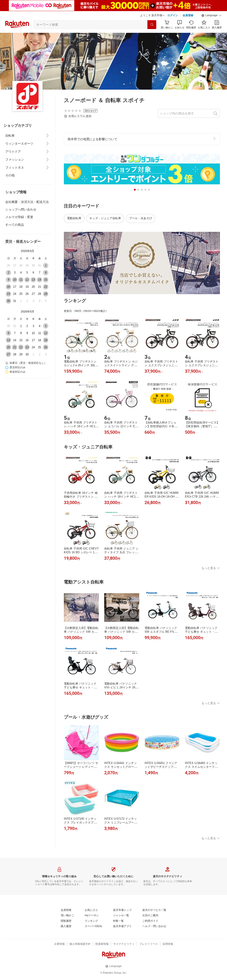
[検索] (151, 24)
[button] (211, 15)
